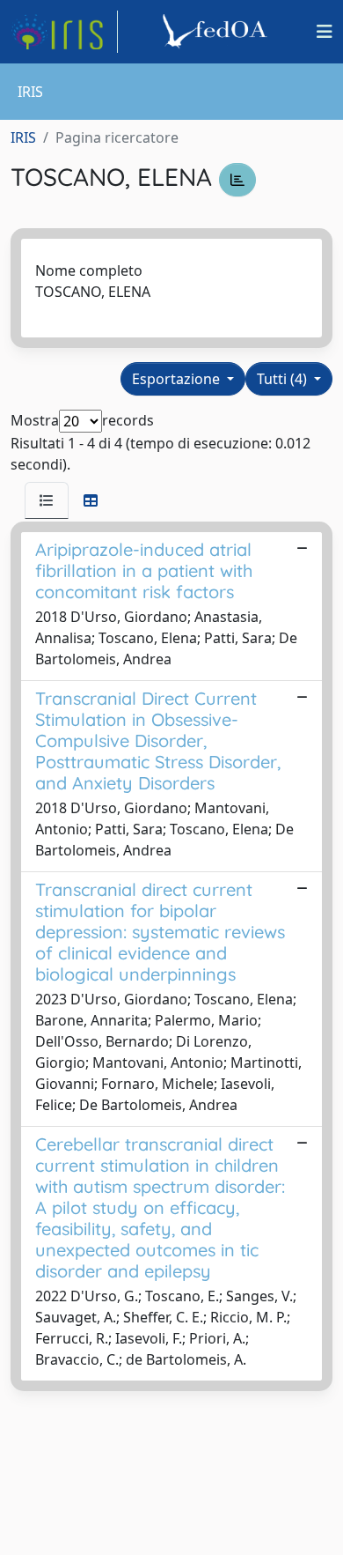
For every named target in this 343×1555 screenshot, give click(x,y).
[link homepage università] (217, 32)
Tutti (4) (283, 379)
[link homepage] (64, 32)
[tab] (47, 500)
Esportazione (177, 379)
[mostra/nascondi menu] (324, 32)
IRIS (23, 137)
